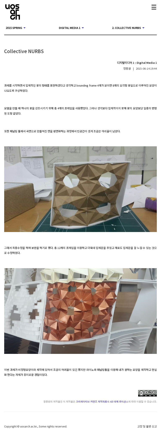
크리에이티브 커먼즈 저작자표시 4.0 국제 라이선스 (102, 401)
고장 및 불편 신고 (147, 426)
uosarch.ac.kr (28, 426)
